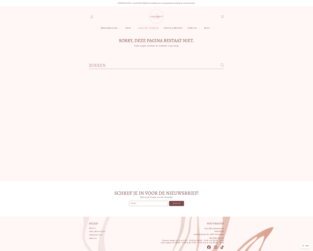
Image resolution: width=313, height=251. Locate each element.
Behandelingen (109, 28)
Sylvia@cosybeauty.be (214, 228)
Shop (128, 28)
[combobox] (156, 65)
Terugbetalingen (97, 232)
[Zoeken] (222, 65)
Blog (207, 28)
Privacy (92, 228)
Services (93, 238)
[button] (222, 16)
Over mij (192, 28)
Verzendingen (95, 235)
